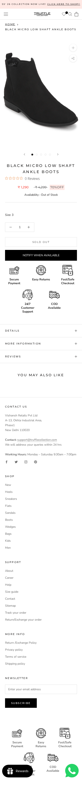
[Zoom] (73, 47)
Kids (8, 541)
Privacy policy (14, 650)
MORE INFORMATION (23, 343)
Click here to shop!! (63, 4)
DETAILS (12, 330)
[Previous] (24, 154)
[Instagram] (25, 461)
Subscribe (21, 703)
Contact (10, 599)
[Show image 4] (45, 155)
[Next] (57, 154)
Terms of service (15, 657)
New (8, 485)
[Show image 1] (32, 155)
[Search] (70, 14)
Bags (8, 534)
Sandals (10, 513)
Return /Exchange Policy (21, 643)
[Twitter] (16, 461)
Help (8, 585)
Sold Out (41, 242)
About (9, 571)
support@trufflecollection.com (37, 440)
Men (8, 548)
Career (9, 578)
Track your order (15, 613)
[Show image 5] (50, 155)
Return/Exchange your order (23, 620)
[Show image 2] (37, 155)
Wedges (10, 527)
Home (10, 24)
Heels (9, 492)
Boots (9, 520)
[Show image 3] (41, 155)
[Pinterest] (35, 461)
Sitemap (10, 606)
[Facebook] (6, 461)
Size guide (11, 592)
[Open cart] (76, 14)
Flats (8, 506)
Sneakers (11, 499)
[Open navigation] (6, 14)
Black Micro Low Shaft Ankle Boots (40, 29)
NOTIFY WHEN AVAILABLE (41, 255)
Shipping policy (15, 664)
